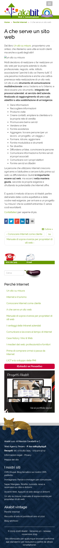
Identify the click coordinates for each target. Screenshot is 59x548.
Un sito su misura (15, 290)
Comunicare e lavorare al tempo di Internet (29, 332)
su (49, 234)
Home (7, 22)
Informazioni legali (13, 455)
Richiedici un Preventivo (29, 366)
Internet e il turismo (16, 297)
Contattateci (10, 212)
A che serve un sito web (19, 309)
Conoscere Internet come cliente (23, 303)
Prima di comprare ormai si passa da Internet (25, 352)
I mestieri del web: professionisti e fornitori (28, 344)
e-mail (29, 262)
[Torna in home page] (22, 10)
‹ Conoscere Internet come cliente (24, 234)
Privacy (27, 455)
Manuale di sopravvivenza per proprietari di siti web (29, 318)
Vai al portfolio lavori (41, 408)
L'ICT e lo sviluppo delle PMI (21, 360)
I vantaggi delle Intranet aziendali (23, 325)
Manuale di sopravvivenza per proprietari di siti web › (29, 241)
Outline (48, 229)
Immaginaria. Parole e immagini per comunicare (27, 479)
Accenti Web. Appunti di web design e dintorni (27, 492)
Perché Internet (20, 22)
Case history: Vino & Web (19, 338)
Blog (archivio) (11, 521)
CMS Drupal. (10, 472)
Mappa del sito (11, 459)
